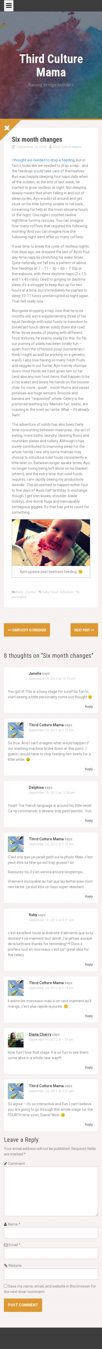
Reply (89, 706)
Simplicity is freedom (29, 629)
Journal (30, 592)
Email (14, 1245)
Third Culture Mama (51, 65)
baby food (50, 592)
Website (15, 1265)
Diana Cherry (40, 1034)
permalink (19, 597)
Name (14, 1224)
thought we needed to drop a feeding (44, 160)
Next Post (82, 629)
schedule (66, 592)
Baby (19, 592)
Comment (16, 1163)
